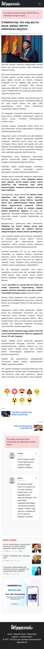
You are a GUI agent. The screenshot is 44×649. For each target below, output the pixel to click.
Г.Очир (7, 551)
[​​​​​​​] (22, 627)
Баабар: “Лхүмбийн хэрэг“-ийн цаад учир (16, 557)
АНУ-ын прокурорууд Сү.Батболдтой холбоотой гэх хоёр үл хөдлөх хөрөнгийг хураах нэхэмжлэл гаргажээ (16, 547)
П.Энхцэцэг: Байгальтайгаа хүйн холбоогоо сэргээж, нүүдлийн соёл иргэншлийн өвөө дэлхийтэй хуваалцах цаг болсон (16, 570)
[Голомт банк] (22, 593)
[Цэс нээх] (39, 3)
